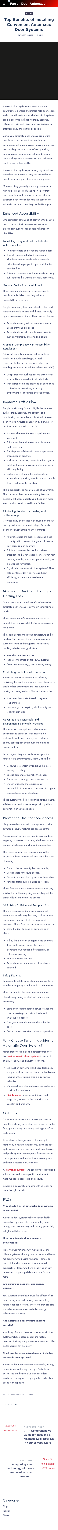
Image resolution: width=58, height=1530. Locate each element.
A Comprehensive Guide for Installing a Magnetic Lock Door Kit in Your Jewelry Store (29, 1435)
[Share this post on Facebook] (6, 1409)
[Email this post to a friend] (27, 1409)
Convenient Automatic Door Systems (19, 1395)
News (6, 1515)
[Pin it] (20, 1409)
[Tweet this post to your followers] (13, 1409)
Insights (6, 1511)
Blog (29, 13)
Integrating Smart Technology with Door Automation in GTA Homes (29, 1469)
